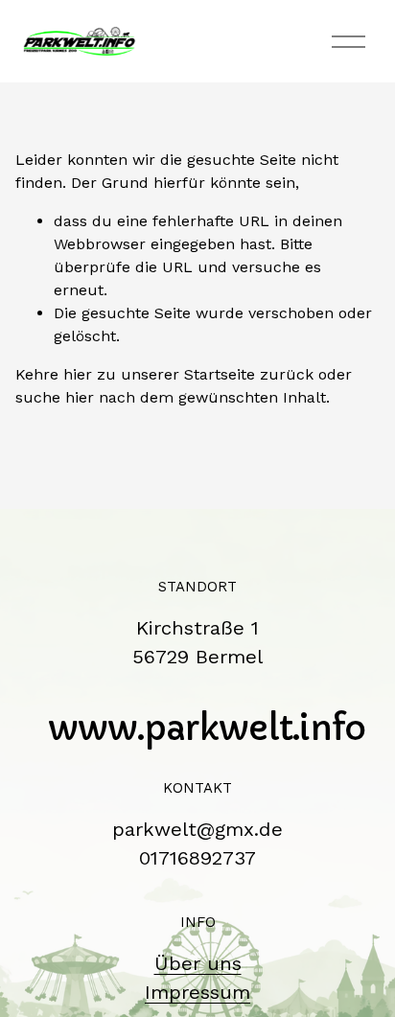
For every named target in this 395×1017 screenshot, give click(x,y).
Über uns (198, 963)
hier (77, 374)
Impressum (197, 992)
